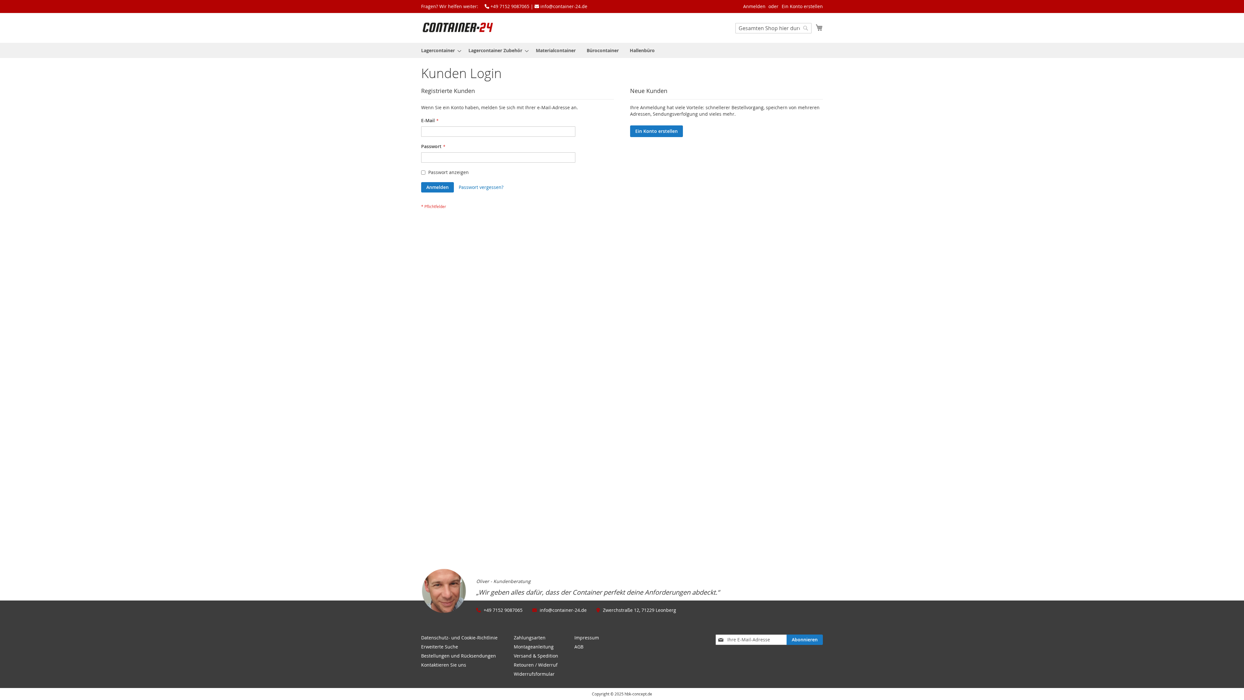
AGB (578, 647)
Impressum (586, 638)
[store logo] (457, 27)
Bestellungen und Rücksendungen (458, 656)
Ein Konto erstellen (802, 6)
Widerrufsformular (534, 674)
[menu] (622, 50)
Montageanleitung (534, 647)
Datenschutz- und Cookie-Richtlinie (459, 638)
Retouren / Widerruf (536, 665)
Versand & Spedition (536, 656)
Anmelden (754, 6)
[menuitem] (439, 50)
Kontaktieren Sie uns (443, 665)
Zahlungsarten (530, 638)
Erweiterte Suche (439, 647)
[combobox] (773, 28)
